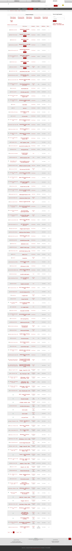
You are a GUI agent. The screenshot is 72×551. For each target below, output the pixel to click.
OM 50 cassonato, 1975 (24, 157)
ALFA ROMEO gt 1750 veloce (24, 112)
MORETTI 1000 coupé (24, 247)
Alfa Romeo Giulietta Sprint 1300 (24, 101)
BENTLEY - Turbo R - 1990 (24, 497)
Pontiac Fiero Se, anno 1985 (24, 44)
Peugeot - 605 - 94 (25, 500)
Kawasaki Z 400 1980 (24, 310)
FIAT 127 (24, 108)
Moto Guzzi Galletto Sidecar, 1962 (25, 138)
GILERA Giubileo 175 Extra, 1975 (25, 334)
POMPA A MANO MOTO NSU (24, 527)
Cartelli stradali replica (24, 274)
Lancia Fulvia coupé (25, 346)
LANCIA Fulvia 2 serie (25, 61)
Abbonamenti (41, 8)
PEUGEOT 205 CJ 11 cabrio (25, 34)
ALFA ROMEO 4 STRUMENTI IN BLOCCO (24, 523)
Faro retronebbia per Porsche (25, 278)
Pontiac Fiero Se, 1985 (24, 186)
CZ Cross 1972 (24, 116)
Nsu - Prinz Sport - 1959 (24, 373)
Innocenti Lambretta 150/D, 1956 (24, 80)
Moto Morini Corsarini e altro (24, 343)
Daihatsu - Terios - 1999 (25, 463)
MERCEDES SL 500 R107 (24, 29)
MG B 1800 (25, 104)
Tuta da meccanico (25, 338)
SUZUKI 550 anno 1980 (24, 240)
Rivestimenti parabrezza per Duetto (25, 84)
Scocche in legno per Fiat (25, 292)
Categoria (33, 26)
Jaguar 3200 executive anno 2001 (24, 178)
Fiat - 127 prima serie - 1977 (24, 390)
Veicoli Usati (33, 165)
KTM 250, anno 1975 (25, 92)
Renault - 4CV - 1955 (25, 467)
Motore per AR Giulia (25, 330)
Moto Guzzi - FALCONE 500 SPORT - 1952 (24, 450)
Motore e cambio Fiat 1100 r (24, 202)
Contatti (52, 8)
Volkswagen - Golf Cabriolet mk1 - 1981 (25, 382)
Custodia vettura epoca (24, 406)
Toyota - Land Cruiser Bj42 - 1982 (24, 455)
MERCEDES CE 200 (24, 39)
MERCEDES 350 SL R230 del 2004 (24, 351)
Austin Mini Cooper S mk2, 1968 (24, 125)
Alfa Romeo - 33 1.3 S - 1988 (24, 439)
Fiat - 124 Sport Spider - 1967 (24, 430)
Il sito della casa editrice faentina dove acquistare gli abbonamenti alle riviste (16, 542)
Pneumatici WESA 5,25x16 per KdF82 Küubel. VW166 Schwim (24, 360)
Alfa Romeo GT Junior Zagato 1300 (24, 96)
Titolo (23, 26)
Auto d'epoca (33, 29)
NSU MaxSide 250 (24, 88)
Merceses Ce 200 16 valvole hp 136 (24, 190)
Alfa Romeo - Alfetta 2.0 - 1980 (24, 489)
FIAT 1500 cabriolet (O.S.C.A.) (25, 225)
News (47, 8)
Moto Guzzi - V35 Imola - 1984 (25, 426)
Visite (48, 26)
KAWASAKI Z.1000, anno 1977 (25, 236)
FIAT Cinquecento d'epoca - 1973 (24, 288)
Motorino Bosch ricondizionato (25, 326)
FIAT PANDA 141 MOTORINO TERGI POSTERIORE (24, 513)
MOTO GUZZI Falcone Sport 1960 (24, 120)
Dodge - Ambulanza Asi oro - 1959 (24, 475)
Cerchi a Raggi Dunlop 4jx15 (24, 442)
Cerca (56, 5)
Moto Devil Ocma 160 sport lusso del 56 (24, 207)
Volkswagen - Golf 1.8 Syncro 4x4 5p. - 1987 (24, 378)
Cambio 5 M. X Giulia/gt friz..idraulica (24, 493)
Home (19, 8)
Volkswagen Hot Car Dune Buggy (24, 134)
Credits (40, 548)
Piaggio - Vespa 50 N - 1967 (24, 370)
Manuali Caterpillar (24, 398)
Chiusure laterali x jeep (24, 470)
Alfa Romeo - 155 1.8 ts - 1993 (25, 435)
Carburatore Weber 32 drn (24, 198)
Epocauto (24, 8)
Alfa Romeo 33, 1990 (25, 266)
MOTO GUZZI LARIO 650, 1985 (25, 220)
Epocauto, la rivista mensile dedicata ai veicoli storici (55, 542)
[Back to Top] (70, 539)
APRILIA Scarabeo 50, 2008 (24, 165)
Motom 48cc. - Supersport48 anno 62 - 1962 (25, 483)
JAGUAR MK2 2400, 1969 (25, 71)
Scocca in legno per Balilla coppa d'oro (25, 303)
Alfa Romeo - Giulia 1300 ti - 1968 (24, 508)
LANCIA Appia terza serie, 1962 (25, 355)
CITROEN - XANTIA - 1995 (25, 402)
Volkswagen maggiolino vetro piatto (24, 56)
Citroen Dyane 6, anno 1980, (24, 262)
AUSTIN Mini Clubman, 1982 (24, 251)
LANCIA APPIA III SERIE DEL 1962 (24, 270)
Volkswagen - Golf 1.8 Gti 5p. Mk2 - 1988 (25, 387)
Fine (20, 532)
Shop (35, 8)
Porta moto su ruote (25, 479)
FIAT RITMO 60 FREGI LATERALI (24, 518)
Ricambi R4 (25, 258)
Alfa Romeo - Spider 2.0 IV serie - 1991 (25, 459)
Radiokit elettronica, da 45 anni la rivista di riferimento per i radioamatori (36, 539)
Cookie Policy (37, 548)
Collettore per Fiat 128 (24, 322)
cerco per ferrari (24, 417)
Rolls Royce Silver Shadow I (24, 232)
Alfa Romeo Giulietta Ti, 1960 (25, 129)
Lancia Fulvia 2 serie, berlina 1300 (24, 173)
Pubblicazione (44, 26)
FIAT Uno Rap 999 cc (25, 318)
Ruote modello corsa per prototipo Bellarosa (25, 162)
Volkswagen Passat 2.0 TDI (24, 194)
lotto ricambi (24, 409)
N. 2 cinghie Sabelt (24, 307)
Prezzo (37, 26)
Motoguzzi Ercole (24, 149)
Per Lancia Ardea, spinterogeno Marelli (25, 211)
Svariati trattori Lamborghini (24, 154)
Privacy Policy (33, 548)
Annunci (30, 8)
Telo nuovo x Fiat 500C (24, 66)
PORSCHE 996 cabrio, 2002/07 (24, 75)
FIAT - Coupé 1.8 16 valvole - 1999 (24, 395)
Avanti (18, 532)
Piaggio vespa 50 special (25, 228)
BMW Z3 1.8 (24, 254)
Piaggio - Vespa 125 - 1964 (25, 446)
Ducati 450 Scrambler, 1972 (24, 146)
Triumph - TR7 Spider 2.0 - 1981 (24, 421)
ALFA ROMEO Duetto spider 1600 (24, 315)
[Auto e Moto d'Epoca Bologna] (59, 24)
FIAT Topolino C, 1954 (24, 142)
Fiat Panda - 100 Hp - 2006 (24, 504)
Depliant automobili (25, 283)
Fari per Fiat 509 (24, 299)
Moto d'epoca (33, 79)
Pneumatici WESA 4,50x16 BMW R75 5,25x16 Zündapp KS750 (24, 365)
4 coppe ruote (25, 295)
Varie (33, 153)
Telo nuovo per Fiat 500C (25, 169)
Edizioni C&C (12, 10)
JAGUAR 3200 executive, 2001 (25, 50)
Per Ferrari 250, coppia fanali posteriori (24, 216)
